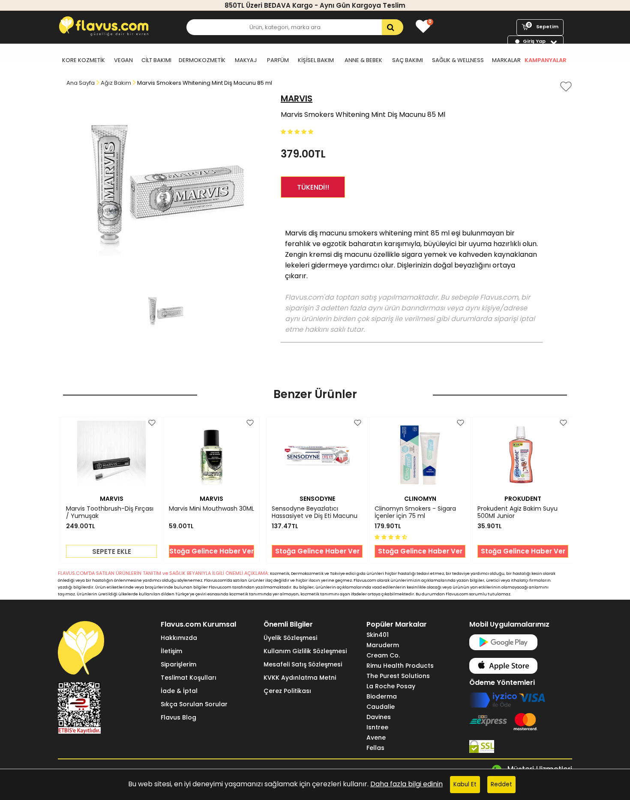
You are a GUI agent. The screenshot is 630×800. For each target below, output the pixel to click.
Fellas (375, 747)
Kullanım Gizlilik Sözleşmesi (305, 651)
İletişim (171, 651)
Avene (376, 737)
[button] (298, 131)
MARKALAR (506, 60)
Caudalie (380, 706)
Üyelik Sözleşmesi (290, 637)
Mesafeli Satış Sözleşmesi (303, 664)
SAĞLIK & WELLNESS (458, 60)
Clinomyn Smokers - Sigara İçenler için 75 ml (415, 512)
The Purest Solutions (398, 676)
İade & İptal (179, 691)
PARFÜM (278, 60)
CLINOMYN (420, 499)
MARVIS (296, 98)
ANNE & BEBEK (363, 60)
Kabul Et (465, 784)
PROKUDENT (522, 499)
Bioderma (381, 696)
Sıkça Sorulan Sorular (194, 704)
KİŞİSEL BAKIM (316, 60)
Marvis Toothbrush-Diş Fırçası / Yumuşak (109, 512)
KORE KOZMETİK (83, 60)
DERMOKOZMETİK (202, 60)
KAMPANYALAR (546, 60)
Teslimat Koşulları (188, 677)
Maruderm (382, 645)
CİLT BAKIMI (156, 60)
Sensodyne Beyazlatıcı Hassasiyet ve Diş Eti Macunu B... (314, 512)
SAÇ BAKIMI (407, 60)
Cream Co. (383, 655)
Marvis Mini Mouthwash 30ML (211, 509)
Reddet (501, 784)
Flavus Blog (178, 717)
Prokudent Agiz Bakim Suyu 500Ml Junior (517, 512)
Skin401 (377, 634)
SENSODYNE (317, 499)
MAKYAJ (246, 60)
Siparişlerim (178, 664)
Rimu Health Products (400, 665)
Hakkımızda (179, 637)
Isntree (377, 727)
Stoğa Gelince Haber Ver (211, 551)
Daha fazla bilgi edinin (406, 784)
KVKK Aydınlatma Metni (300, 677)
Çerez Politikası (287, 691)
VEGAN (123, 60)
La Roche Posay (390, 686)
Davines (378, 717)
